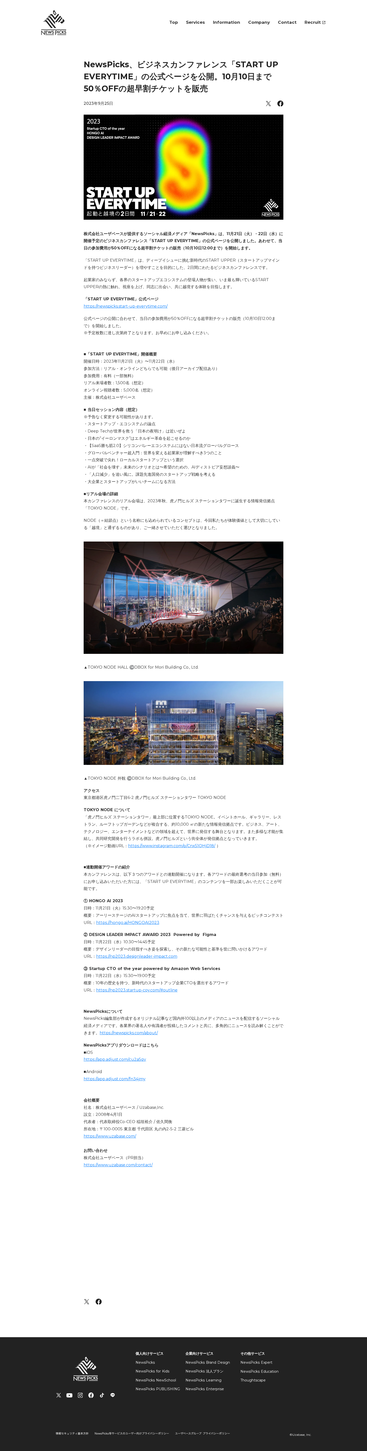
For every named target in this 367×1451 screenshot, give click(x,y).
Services (195, 22)
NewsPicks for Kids (152, 1371)
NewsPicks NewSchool (156, 1380)
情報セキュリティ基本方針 (72, 1433)
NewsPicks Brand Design (207, 1362)
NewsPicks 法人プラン (204, 1371)
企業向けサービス (199, 1353)
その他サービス (252, 1353)
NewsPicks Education (259, 1371)
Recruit (313, 22)
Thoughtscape (253, 1380)
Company (259, 22)
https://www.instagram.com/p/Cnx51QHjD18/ (171, 845)
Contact (287, 22)
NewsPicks (145, 1362)
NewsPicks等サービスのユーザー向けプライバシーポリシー (132, 1433)
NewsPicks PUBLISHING (158, 1389)
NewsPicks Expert (256, 1362)
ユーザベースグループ (188, 1433)
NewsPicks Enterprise (204, 1389)
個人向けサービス (150, 1353)
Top (173, 22)
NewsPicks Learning (203, 1380)
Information (226, 22)
